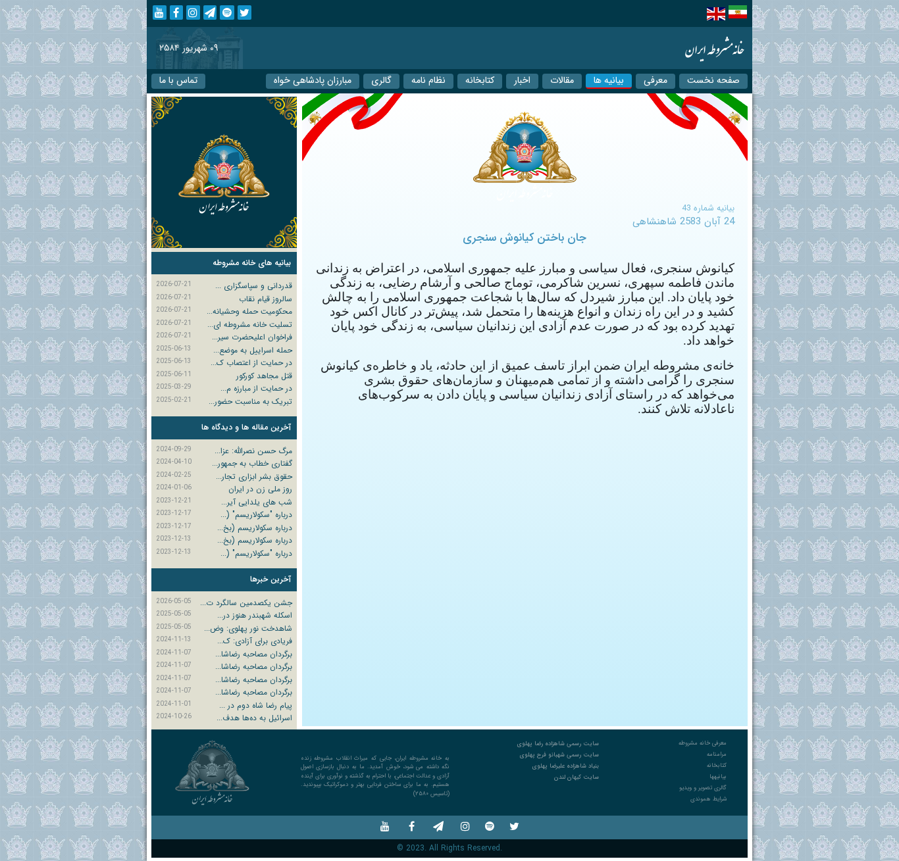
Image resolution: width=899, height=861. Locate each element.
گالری (381, 80)
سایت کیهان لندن (576, 777)
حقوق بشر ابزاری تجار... (254, 476)
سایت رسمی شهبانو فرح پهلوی (559, 755)
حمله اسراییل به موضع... (252, 350)
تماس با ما (178, 80)
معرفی (655, 80)
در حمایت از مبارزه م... (256, 388)
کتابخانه (479, 80)
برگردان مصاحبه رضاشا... (253, 654)
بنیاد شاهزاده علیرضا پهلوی (565, 766)
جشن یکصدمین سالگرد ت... (246, 603)
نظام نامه (428, 80)
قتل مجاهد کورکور (264, 376)
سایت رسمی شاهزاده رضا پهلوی (558, 744)
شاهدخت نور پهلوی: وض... (248, 628)
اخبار (522, 80)
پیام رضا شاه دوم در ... (255, 705)
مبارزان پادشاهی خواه (312, 80)
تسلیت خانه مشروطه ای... (249, 324)
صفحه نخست (713, 80)
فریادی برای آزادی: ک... (254, 641)
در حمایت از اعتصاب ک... (251, 363)
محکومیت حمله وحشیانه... (249, 311)
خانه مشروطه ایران (714, 48)
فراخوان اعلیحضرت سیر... (252, 337)
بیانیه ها (609, 80)
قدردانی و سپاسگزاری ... (253, 286)
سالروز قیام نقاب (265, 299)
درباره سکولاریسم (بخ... (254, 528)
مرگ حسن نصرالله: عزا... (253, 451)
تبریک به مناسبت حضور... (250, 401)
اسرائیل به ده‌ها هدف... (254, 718)
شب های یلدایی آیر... (256, 502)
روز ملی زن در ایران (260, 489)
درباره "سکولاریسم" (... (256, 514)
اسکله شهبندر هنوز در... (254, 615)
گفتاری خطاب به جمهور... (252, 463)
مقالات (562, 80)
